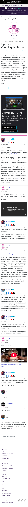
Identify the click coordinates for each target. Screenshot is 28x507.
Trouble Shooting (6, 478)
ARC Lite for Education (7, 453)
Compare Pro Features (9, 127)
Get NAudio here (15, 154)
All (3, 5)
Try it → (19, 8)
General (16, 5)
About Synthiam (6, 487)
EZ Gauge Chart (12, 8)
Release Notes (5, 458)
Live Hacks (12, 467)
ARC (18, 178)
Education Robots (6, 493)
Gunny (7, 391)
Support (4, 474)
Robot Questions (13, 17)
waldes (8, 187)
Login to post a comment (8, 436)
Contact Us (4, 490)
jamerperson (9, 403)
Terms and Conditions (7, 502)
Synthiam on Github (7, 460)
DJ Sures (8, 139)
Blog (3, 488)
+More (22, 5)
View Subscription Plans (9, 131)
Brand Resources (6, 495)
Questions (8, 5)
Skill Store (4, 455)
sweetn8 (8, 416)
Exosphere (4, 456)
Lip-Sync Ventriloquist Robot (10, 19)
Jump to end (20, 51)
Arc (3, 480)
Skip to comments (10, 51)
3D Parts (11, 468)
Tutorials (4, 470)
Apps (10, 465)
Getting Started (5, 476)
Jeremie (8, 289)
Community (4, 17)
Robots (3, 467)
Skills (3, 481)
